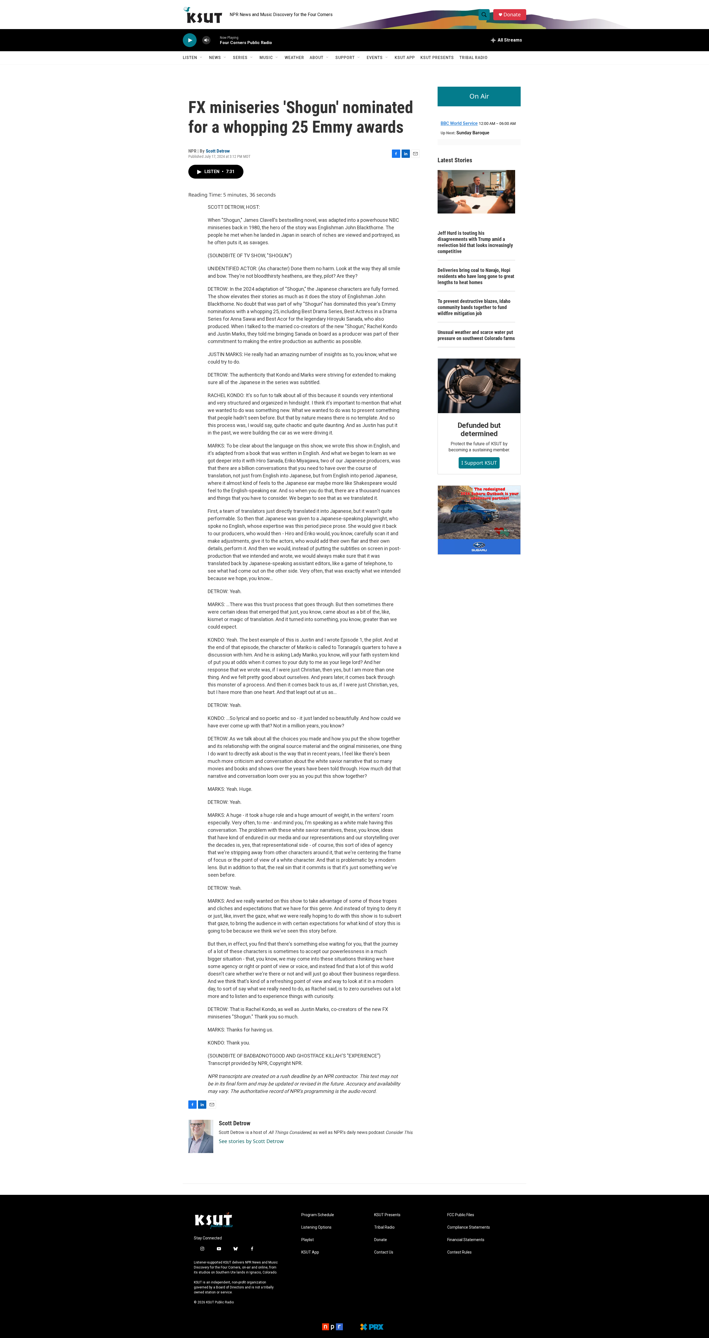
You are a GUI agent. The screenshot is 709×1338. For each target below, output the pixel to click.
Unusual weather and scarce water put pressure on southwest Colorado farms (476, 335)
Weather (294, 57)
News (215, 57)
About (316, 57)
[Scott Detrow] (200, 1136)
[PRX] (372, 1327)
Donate (512, 14)
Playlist (307, 1240)
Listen (190, 57)
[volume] (206, 40)
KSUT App (405, 57)
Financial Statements (465, 1240)
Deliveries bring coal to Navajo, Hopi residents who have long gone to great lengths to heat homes (476, 276)
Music (266, 57)
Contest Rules (459, 1252)
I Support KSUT (479, 462)
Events (375, 57)
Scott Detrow (218, 151)
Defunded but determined (479, 429)
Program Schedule (317, 1215)
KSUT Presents (437, 57)
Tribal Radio (473, 57)
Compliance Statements (468, 1227)
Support (345, 57)
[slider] (215, 40)
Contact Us (383, 1252)
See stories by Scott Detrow (251, 1141)
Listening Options (316, 1227)
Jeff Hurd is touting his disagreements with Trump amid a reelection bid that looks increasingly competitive (475, 242)
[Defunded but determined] (479, 386)
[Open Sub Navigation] (201, 57)
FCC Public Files (460, 1215)
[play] (189, 40)
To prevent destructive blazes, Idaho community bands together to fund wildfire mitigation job (474, 307)
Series (240, 57)
